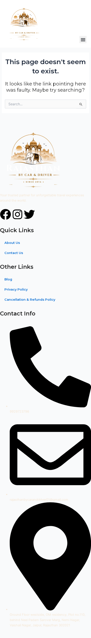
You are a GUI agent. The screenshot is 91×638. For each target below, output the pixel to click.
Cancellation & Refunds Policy (29, 300)
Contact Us (13, 253)
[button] (83, 39)
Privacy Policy (16, 289)
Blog (8, 279)
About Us (12, 243)
